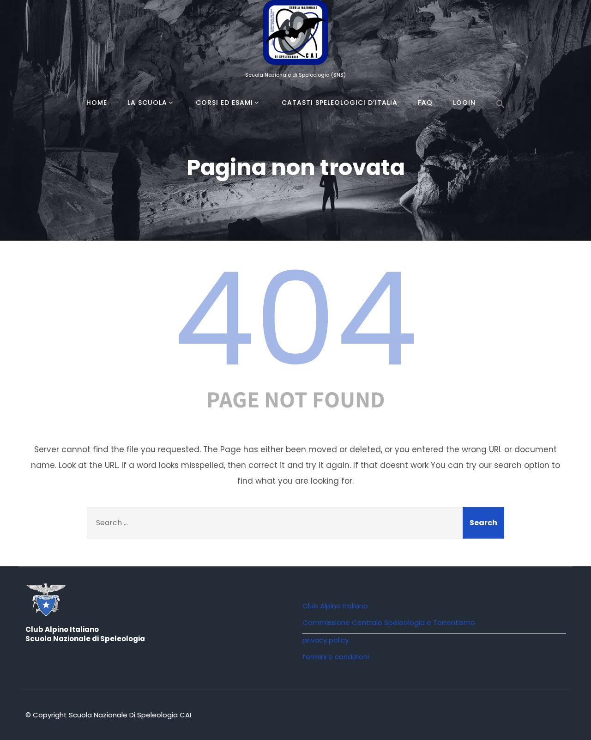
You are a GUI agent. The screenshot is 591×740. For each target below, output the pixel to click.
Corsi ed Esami (224, 102)
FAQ (425, 102)
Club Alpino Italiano (335, 606)
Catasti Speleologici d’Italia (340, 102)
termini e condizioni (335, 656)
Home (96, 102)
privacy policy (325, 640)
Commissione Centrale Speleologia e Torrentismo (388, 622)
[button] (500, 104)
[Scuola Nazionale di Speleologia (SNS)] (295, 66)
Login (464, 102)
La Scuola (147, 102)
